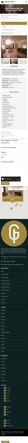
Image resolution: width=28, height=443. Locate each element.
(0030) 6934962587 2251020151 (9, 261)
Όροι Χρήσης (3, 293)
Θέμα (2, 157)
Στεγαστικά (3, 371)
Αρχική (2, 271)
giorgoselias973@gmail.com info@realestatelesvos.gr (13, 264)
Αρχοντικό (3, 316)
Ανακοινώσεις (3, 358)
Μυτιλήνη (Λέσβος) (6, 83)
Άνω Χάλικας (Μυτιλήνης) (15, 82)
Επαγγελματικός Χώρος (5, 332)
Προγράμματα (3, 368)
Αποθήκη (2, 313)
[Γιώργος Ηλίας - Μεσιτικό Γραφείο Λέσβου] (7, 2)
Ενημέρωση (3, 299)
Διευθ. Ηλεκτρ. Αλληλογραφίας (8, 147)
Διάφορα (2, 361)
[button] (24, 46)
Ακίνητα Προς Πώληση (5, 280)
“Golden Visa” (3, 380)
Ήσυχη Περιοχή (6, 109)
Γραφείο (2, 322)
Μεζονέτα (3, 335)
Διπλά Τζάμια (6, 102)
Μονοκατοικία (3, 338)
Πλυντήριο (5, 118)
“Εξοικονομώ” (3, 374)
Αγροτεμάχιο (3, 310)
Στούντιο (2, 344)
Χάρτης (4, 26)
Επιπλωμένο (6, 104)
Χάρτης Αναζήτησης (4, 277)
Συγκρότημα (3, 348)
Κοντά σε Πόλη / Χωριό (8, 114)
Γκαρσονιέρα (3, 319)
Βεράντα (5, 99)
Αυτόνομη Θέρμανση (8, 97)
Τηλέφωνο (3, 152)
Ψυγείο (4, 127)
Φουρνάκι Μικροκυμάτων (9, 120)
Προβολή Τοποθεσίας (16, 188)
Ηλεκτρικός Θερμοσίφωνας (9, 107)
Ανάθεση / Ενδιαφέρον (5, 290)
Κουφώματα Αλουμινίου (8, 116)
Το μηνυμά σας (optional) (7, 161)
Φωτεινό (5, 121)
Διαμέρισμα (14, 78)
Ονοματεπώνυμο (5, 142)
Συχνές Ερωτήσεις (4, 296)
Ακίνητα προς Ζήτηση (5, 287)
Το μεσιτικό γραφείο (4, 274)
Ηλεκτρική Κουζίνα (7, 106)
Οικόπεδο (3, 341)
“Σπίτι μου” (3, 377)
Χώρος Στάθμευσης (7, 125)
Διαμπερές (5, 100)
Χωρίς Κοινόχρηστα (7, 123)
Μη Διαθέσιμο (13, 80)
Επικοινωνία (3, 302)
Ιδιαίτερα (2, 351)
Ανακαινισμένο (6, 95)
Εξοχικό (2, 329)
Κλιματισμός (6, 113)
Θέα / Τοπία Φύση (7, 111)
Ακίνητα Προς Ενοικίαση (5, 283)
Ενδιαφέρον (3, 364)
